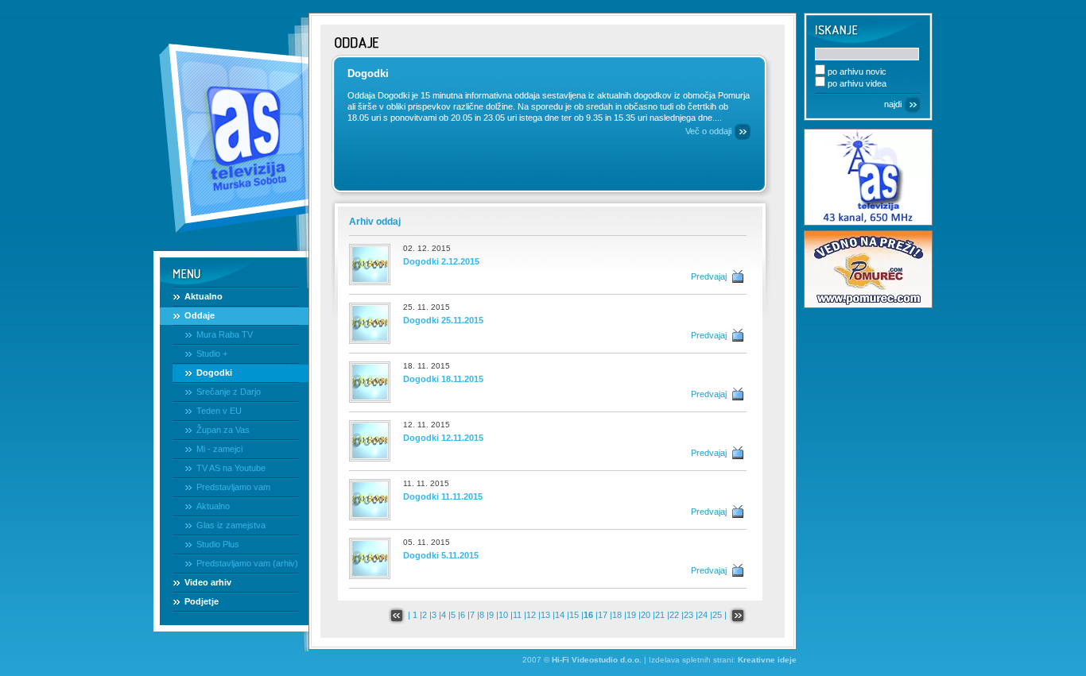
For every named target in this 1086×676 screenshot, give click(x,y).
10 (503, 615)
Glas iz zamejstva (231, 525)
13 (545, 615)
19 (631, 615)
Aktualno (203, 296)
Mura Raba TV (224, 334)
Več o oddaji (708, 131)
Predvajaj (709, 276)
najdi (893, 104)
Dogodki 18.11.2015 (443, 379)
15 (574, 615)
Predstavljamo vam (233, 487)
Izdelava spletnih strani (691, 659)
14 (559, 615)
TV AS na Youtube (231, 468)
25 (717, 615)
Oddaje (199, 315)
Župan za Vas (223, 430)
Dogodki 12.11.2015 (443, 437)
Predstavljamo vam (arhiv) (247, 563)
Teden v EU (219, 410)
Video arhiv (207, 582)
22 (674, 615)
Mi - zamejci (219, 449)
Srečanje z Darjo (228, 391)
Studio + (211, 353)
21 (660, 615)
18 (617, 615)
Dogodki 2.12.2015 (441, 261)
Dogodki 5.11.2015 (441, 555)
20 (645, 615)
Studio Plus (217, 544)
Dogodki (214, 372)
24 (703, 615)
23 (688, 615)
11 (517, 615)
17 (602, 615)
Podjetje (201, 601)
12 (531, 615)
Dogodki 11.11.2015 (443, 496)
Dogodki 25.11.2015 (443, 320)
